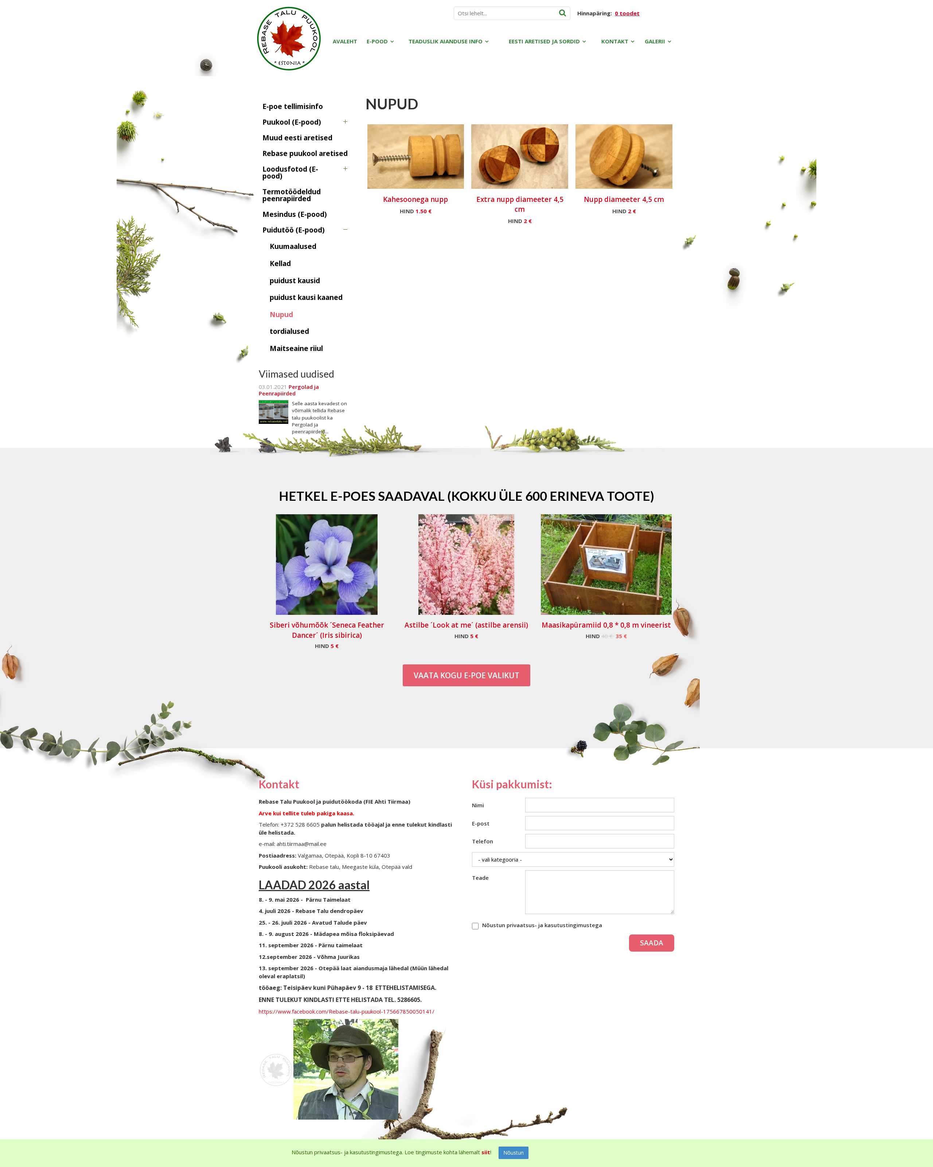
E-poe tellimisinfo (292, 106)
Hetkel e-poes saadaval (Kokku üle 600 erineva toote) (466, 495)
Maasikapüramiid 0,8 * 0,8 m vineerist (606, 625)
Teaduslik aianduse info (446, 41)
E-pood (377, 41)
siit (485, 1152)
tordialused (289, 331)
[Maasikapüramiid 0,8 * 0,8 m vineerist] (606, 564)
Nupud (281, 314)
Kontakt (614, 41)
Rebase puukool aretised (305, 153)
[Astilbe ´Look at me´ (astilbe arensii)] (466, 564)
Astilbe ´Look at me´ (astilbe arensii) (466, 625)
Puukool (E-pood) (291, 122)
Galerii (655, 41)
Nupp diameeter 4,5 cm (624, 199)
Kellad (280, 263)
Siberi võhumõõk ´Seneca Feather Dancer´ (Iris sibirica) (327, 630)
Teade (480, 877)
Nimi (478, 805)
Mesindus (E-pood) (294, 214)
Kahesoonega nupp (415, 199)
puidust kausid (295, 280)
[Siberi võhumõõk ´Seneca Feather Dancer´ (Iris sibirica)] (327, 564)
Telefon (482, 841)
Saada (651, 943)
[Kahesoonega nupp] (415, 156)
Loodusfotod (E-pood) (290, 172)
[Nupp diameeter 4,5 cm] (623, 156)
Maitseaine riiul (296, 348)
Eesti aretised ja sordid (544, 41)
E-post (480, 823)
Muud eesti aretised (297, 138)
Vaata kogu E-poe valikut (466, 675)
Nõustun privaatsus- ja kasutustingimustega (542, 925)
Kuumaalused (293, 246)
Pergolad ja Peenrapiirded (289, 390)
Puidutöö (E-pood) (293, 230)
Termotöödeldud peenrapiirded (291, 195)
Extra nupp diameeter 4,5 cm (519, 204)
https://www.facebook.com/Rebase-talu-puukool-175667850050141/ (346, 1011)
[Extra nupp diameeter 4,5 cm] (519, 156)
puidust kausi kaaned (306, 297)
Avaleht (345, 41)
